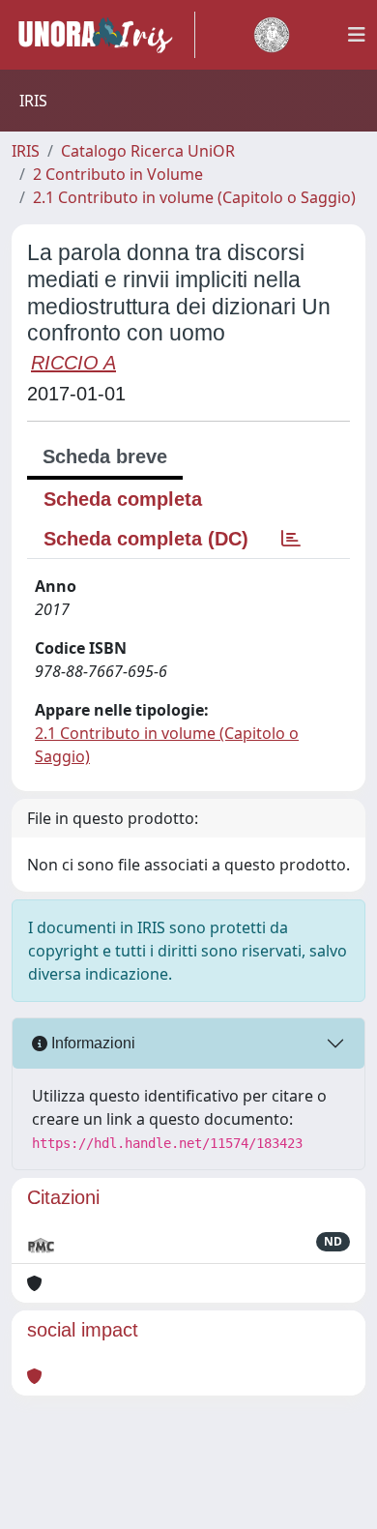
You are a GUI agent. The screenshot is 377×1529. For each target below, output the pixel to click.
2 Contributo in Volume (118, 174)
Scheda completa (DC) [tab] (146, 538)
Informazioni (91, 1043)
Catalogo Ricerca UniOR (148, 151)
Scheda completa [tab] (123, 499)
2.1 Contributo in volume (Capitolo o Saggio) (194, 197)
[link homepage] (103, 35)
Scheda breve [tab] (105, 456)
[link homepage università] (271, 35)
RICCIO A (73, 362)
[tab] (291, 538)
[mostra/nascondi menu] (356, 34)
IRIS (26, 151)
